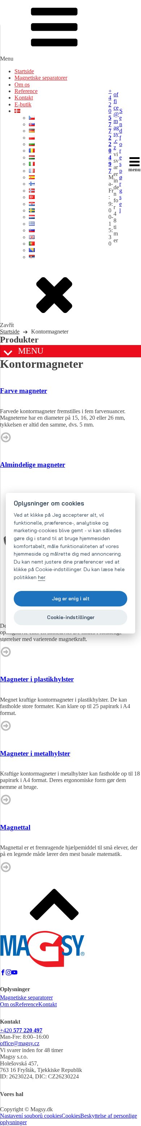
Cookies (70, 1116)
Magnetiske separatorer (40, 78)
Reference (26, 91)
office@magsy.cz (116, 120)
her (41, 577)
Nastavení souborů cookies (30, 1116)
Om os (22, 84)
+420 (110, 131)
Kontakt (23, 97)
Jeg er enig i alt (71, 598)
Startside (24, 71)
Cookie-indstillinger (70, 617)
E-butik (22, 104)
